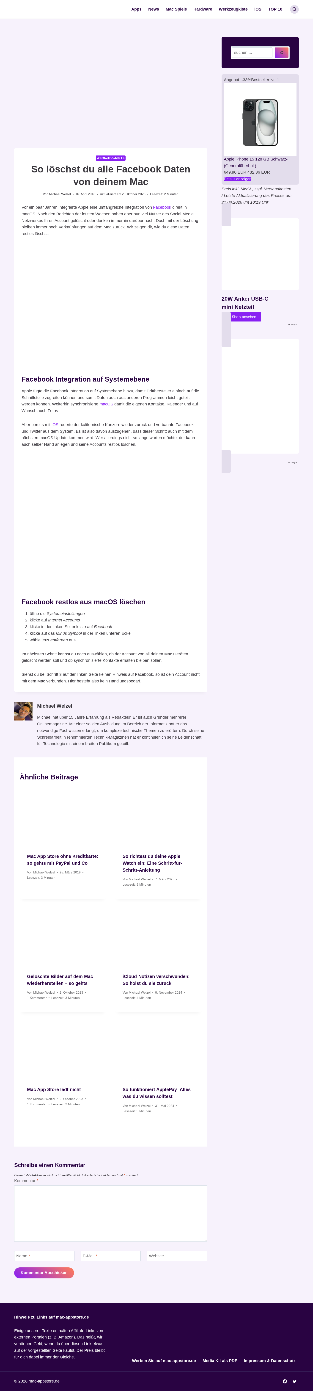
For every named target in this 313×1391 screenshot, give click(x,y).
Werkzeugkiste (233, 9)
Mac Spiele (176, 9)
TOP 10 (275, 9)
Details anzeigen (237, 179)
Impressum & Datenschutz (270, 1360)
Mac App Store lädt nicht (54, 1089)
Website (156, 1256)
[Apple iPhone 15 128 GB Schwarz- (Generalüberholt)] (260, 119)
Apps (136, 9)
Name (23, 1256)
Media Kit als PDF (220, 1360)
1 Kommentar (37, 998)
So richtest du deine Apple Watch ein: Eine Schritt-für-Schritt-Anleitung (152, 863)
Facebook (162, 207)
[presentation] (63, 816)
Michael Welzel (60, 194)
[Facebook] (285, 1381)
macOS (106, 404)
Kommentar (26, 1180)
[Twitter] (295, 1381)
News (153, 9)
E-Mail (90, 1256)
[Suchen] (281, 52)
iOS (257, 9)
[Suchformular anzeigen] (294, 9)
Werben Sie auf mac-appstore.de (164, 1360)
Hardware (202, 9)
